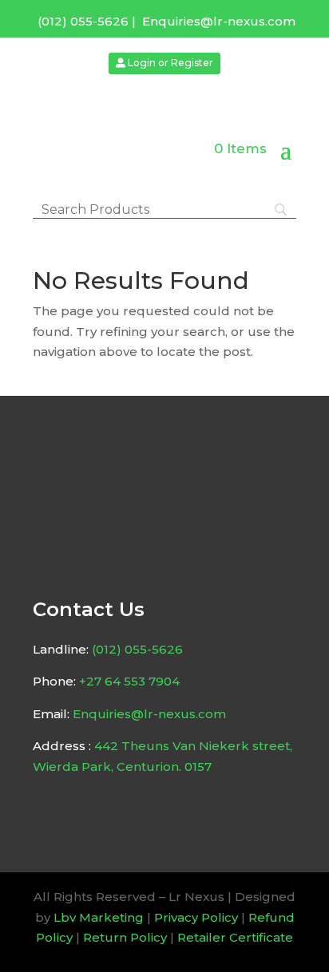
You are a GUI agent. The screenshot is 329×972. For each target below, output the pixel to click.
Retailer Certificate (235, 937)
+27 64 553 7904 (129, 681)
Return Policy (125, 937)
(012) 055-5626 (83, 21)
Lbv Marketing (99, 917)
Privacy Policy (196, 917)
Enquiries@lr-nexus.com (218, 21)
